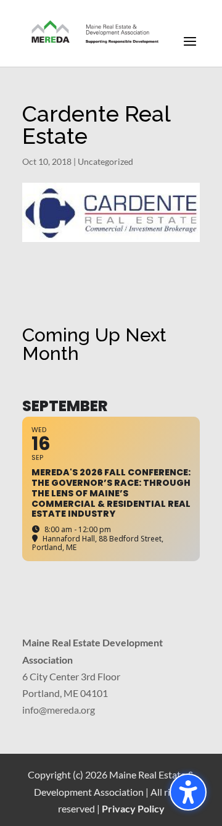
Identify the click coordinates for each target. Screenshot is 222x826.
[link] (95, 32)
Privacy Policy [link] (133, 808)
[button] (190, 49)
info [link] (30, 709)
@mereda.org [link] (67, 709)
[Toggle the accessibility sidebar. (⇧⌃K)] (188, 792)
